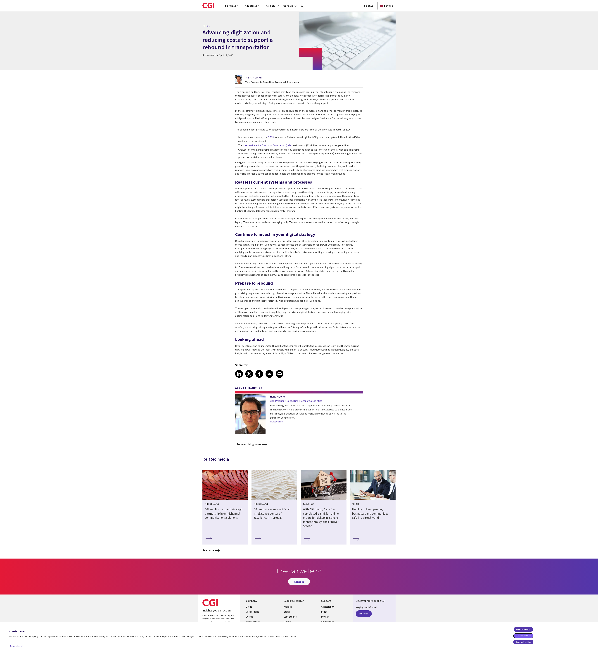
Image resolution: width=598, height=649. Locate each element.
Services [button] (230, 5)
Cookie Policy (16, 645)
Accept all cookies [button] (523, 629)
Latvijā (388, 5)
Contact (369, 5)
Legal (324, 611)
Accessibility (327, 606)
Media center (253, 621)
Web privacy (327, 621)
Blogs (249, 606)
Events (249, 616)
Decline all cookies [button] (523, 642)
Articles (288, 606)
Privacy (325, 616)
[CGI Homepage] (208, 5)
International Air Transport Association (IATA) (267, 145)
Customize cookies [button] (523, 635)
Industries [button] (250, 5)
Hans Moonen (254, 77)
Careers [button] (288, 5)
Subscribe (363, 613)
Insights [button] (270, 5)
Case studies (252, 611)
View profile (276, 421)
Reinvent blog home (249, 444)
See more (208, 550)
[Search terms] (302, 6)
